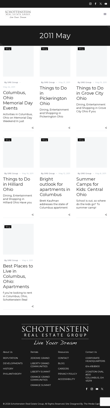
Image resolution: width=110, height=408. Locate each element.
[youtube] (106, 4)
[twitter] (101, 4)
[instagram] (90, 4)
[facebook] (95, 4)
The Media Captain (93, 404)
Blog (8, 49)
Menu (105, 14)
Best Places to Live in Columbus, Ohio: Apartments (18, 276)
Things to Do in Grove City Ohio (89, 93)
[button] (33, 127)
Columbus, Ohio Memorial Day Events (18, 100)
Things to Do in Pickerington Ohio (53, 95)
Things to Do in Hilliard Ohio (16, 184)
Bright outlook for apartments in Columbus (55, 186)
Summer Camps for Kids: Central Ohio (89, 186)
